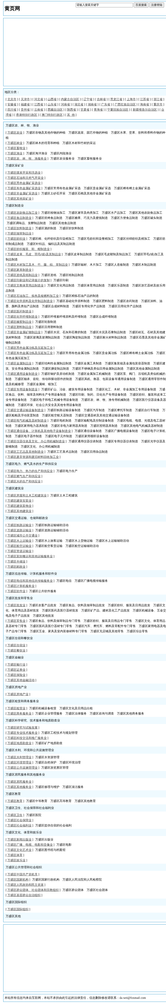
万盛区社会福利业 (19, 825)
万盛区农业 (14, 132)
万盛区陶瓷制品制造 (76, 337)
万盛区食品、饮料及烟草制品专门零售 (55, 620)
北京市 (11, 99)
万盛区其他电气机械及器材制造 (142, 425)
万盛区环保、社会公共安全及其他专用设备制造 (49, 405)
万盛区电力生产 (67, 471)
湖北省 (78, 104)
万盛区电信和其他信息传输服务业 (30, 580)
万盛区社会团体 (97, 890)
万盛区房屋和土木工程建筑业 (27, 495)
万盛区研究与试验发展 (22, 727)
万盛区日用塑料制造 (48, 327)
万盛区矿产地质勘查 (48, 743)
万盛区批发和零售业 (19, 598)
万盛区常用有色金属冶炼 (73, 353)
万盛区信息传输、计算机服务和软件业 (31, 573)
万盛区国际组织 (16, 902)
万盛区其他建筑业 (19, 511)
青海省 (98, 109)
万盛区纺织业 (16, 238)
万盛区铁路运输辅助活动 (52, 525)
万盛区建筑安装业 (19, 500)
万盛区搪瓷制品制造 (55, 368)
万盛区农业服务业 (62, 158)
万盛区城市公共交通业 (22, 535)
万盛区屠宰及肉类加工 (84, 212)
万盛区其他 (13, 916)
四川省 (11, 109)
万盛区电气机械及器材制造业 (27, 420)
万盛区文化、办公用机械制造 (40, 446)
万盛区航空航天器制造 (57, 415)
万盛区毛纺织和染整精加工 (96, 238)
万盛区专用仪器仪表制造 (121, 441)
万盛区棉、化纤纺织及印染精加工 (52, 238)
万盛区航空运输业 (19, 546)
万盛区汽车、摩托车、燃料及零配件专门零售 (105, 626)
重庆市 (158, 104)
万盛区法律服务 (76, 713)
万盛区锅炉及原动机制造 (58, 373)
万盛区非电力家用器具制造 (69, 425)
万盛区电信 (64, 580)
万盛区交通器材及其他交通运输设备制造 (102, 415)
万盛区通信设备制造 (88, 431)
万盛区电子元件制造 (58, 436)
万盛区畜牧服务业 (90, 158)
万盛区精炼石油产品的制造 (80, 295)
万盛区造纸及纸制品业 (22, 275)
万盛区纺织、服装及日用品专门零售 (108, 620)
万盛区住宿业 (16, 645)
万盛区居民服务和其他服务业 (25, 774)
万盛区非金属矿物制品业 (24, 332)
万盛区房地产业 (16, 687)
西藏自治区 (55, 109)
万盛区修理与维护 (47, 787)
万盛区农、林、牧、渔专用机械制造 (105, 399)
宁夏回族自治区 (117, 109)
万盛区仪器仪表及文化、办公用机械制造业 (36, 441)
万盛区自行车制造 (147, 410)
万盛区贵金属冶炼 (105, 353)
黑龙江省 (116, 99)
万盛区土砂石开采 (53, 193)
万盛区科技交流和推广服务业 (27, 738)
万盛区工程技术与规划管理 (59, 732)
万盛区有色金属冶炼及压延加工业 (30, 353)
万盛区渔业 (14, 153)
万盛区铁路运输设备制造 (64, 410)
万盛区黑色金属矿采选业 (24, 183)
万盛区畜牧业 (16, 148)
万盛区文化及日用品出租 (76, 708)
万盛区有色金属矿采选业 (24, 188)
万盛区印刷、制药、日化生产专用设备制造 (98, 394)
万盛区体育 (14, 855)
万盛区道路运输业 (19, 530)
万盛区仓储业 (16, 561)
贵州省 (25, 109)
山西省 (52, 99)
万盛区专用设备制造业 (22, 389)
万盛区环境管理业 (19, 762)
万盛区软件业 (16, 591)
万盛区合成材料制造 (55, 306)
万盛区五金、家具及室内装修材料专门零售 (58, 631)
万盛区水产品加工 (114, 212)
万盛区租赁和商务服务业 (22, 701)
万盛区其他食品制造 (62, 223)
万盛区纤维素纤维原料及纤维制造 (64, 316)
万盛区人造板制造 (117, 264)
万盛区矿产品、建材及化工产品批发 (105, 610)
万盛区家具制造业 (19, 270)
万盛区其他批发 (43, 615)
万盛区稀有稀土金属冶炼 (136, 353)
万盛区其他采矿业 (19, 198)
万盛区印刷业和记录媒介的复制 (28, 280)
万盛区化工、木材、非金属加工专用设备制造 (126, 389)
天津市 (25, 99)
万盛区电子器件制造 (28, 436)
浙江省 (158, 99)
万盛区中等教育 (36, 801)
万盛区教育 (13, 793)
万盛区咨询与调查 (102, 713)
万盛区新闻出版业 (19, 839)
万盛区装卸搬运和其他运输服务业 (30, 556)
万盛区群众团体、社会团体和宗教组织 (33, 890)
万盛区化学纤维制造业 (22, 316)
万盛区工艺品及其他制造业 (25, 451)
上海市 (131, 99)
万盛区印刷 (61, 280)
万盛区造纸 (48, 275)
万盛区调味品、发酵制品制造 (26, 223)
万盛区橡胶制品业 (19, 321)
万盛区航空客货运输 (48, 546)
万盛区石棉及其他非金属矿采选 (90, 193)
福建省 (25, 104)
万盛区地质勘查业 (19, 743)
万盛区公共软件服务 (42, 591)
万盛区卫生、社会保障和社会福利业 (30, 808)
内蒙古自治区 (70, 99)
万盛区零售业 (16, 620)
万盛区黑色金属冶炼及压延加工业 (30, 347)
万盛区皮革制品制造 (78, 254)
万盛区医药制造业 (19, 311)
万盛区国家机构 (18, 879)
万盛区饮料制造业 (19, 228)
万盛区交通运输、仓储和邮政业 (27, 518)
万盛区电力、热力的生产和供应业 (30, 471)
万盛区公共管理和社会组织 (24, 867)
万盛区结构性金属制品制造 (53, 363)
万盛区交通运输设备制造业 (25, 410)
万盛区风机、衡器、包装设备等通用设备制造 (105, 379)
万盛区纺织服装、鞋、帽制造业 (28, 249)
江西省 (38, 104)
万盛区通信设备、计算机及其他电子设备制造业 (39, 431)
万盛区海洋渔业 (36, 153)
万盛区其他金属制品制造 (143, 368)
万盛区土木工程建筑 (64, 495)
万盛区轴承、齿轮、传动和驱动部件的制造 (43, 379)
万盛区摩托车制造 (120, 410)
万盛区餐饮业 (16, 650)
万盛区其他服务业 (19, 787)
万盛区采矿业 (15, 165)
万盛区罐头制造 (151, 218)
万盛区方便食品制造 (124, 218)
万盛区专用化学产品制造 (88, 306)
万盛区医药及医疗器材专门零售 (51, 626)
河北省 (38, 99)
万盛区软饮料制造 (71, 228)
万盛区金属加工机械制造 (94, 373)
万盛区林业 (14, 143)
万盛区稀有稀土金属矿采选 (132, 188)
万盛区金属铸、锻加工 (42, 384)
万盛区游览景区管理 (55, 767)
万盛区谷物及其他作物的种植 (45, 132)
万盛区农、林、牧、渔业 (22, 125)
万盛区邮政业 (16, 566)
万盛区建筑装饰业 (19, 506)
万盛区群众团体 (73, 890)
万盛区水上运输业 (19, 540)
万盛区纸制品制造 (71, 275)
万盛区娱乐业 (16, 860)
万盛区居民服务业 (19, 781)
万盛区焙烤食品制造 (48, 218)
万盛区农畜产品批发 (42, 605)
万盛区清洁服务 (73, 787)
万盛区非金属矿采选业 (22, 193)
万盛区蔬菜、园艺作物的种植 (88, 132)
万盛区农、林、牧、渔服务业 (27, 158)
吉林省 (101, 99)
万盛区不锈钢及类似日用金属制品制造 (98, 368)
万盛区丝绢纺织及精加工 (133, 238)
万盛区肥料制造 (103, 301)
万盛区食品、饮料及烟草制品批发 (82, 605)
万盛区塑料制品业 (19, 327)
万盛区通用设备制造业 (22, 373)
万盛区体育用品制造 (91, 285)
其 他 (71, 114)
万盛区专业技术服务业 (22, 732)
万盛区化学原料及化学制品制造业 (30, 301)
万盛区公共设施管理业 (22, 767)
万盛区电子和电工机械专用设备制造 (54, 399)
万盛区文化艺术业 (19, 850)
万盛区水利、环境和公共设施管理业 (30, 750)
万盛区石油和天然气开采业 (25, 177)
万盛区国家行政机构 (45, 879)
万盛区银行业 (16, 664)
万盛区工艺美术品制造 (62, 451)
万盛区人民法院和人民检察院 (82, 879)
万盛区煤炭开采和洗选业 (24, 172)
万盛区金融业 (15, 657)
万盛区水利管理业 (19, 757)
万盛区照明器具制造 (104, 425)
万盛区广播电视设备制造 (121, 431)
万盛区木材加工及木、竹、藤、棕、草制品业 (37, 264)
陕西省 (71, 109)
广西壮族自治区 (125, 104)
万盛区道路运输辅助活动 (52, 530)
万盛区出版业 (44, 839)
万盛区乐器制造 (118, 285)
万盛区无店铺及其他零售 (107, 631)
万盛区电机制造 (61, 420)
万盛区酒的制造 (45, 228)
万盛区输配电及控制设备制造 (94, 420)
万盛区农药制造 (127, 301)
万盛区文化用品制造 (61, 285)
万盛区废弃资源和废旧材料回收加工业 (33, 457)
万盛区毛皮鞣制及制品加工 (113, 254)
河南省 (65, 104)
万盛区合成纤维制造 (103, 316)
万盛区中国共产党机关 (22, 874)
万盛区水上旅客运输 (48, 540)
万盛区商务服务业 (19, 713)
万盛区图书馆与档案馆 (50, 850)
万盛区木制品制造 (144, 264)
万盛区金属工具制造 (88, 363)
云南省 (38, 109)
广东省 (105, 104)
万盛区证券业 (16, 669)
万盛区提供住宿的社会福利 (53, 825)
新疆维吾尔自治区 (145, 109)
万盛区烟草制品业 (19, 233)
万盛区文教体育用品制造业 (25, 285)
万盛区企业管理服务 (48, 713)
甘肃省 (84, 109)
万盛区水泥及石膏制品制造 (108, 332)
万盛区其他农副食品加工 (145, 212)
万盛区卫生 (14, 815)
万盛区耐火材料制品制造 (110, 337)
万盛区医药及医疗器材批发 (60, 610)
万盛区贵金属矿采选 (97, 188)
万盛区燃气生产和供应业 (24, 476)
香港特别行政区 (26, 114)
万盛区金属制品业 (19, 363)
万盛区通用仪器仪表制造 (85, 441)
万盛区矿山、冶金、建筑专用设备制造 (67, 389)
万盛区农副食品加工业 (22, 212)
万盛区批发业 (16, 605)
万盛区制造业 (15, 205)
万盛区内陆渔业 (61, 153)
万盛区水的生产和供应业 (24, 481)
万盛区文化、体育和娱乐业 (24, 832)
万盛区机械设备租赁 (42, 708)
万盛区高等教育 (61, 801)
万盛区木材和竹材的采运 (79, 143)
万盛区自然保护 (45, 762)
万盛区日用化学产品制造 (125, 306)
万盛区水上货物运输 (79, 540)
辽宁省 (88, 99)
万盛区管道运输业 (19, 551)
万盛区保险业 (16, 675)
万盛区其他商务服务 (130, 713)
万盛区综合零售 (137, 631)
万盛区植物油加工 (53, 212)
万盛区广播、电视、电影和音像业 (30, 844)
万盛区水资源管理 (47, 757)
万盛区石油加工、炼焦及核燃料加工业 (33, 295)
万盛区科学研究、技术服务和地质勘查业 (33, 720)
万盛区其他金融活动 (21, 680)
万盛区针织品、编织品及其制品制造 (51, 244)
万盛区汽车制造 (94, 410)
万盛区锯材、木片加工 (87, 264)
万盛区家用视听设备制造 (92, 436)
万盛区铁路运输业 (19, 525)
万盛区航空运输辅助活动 (82, 546)
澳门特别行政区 (52, 114)
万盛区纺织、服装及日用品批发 (129, 605)
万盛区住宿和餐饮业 (19, 638)
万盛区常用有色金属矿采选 (62, 188)
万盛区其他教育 (85, 801)
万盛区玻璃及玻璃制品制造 (42, 337)
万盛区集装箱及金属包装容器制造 (127, 363)
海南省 (144, 104)
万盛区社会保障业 (19, 820)
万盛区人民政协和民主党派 (25, 884)
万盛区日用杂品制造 (94, 451)
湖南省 (92, 104)
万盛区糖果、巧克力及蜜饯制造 (86, 218)
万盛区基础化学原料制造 (73, 301)
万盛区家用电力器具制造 (31, 425)
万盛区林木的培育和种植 (42, 143)
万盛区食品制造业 (19, 218)
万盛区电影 (64, 844)
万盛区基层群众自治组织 (24, 895)
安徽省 (11, 104)
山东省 (52, 104)
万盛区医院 (33, 815)
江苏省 (144, 99)
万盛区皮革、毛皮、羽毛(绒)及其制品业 (34, 254)
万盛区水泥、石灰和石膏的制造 (65, 332)
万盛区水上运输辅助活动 (112, 540)
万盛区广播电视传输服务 (91, 580)
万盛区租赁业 (16, 708)
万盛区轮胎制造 (45, 321)
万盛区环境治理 (70, 762)
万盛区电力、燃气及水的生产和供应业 (31, 464)
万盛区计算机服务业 (21, 586)
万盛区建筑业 (15, 488)
